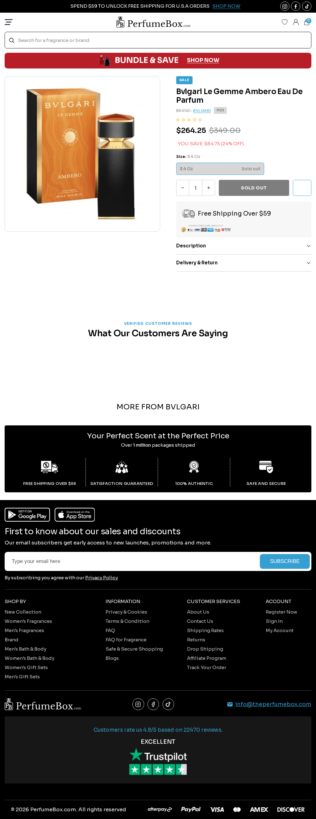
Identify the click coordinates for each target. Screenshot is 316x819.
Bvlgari (202, 110)
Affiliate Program (206, 658)
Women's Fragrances (28, 621)
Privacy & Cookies (126, 612)
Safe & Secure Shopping (134, 649)
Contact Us (200, 621)
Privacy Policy (101, 578)
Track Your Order (206, 667)
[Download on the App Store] (75, 515)
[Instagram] (138, 704)
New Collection (23, 612)
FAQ (110, 630)
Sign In (274, 621)
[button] (189, 119)
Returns (196, 640)
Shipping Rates (205, 630)
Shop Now (226, 6)
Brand (12, 640)
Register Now (281, 612)
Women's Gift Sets (26, 667)
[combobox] (158, 40)
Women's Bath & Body (29, 658)
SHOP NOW (203, 60)
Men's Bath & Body (25, 649)
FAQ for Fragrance (126, 640)
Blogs (112, 658)
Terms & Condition (127, 621)
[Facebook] (153, 704)
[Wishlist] (284, 22)
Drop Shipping (205, 649)
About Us (198, 612)
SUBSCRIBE (285, 561)
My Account (279, 630)
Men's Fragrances (24, 630)
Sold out (254, 188)
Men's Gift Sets (22, 677)
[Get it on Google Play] (27, 515)
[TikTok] (168, 704)
